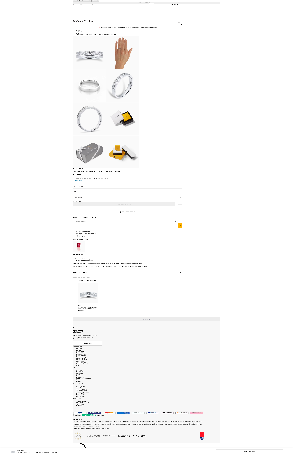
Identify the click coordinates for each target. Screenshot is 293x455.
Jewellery (117, 27)
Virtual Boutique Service (82, 392)
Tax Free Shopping (81, 390)
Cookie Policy (80, 404)
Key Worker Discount (82, 363)
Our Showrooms (80, 371)
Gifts (149, 27)
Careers (78, 374)
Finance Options (80, 358)
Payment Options (81, 355)
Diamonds (103, 27)
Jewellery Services (81, 389)
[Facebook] (74, 331)
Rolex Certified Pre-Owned (130, 27)
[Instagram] (76, 331)
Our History (79, 370)
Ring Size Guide (80, 393)
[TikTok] (78, 331)
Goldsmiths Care (80, 394)
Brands (137, 27)
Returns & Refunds (81, 353)
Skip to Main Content (86, 0)
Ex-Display (146, 27)
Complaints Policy (81, 354)
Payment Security (81, 357)
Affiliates (78, 381)
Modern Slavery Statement (83, 378)
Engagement (108, 27)
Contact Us (79, 348)
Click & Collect (80, 351)
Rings (78, 33)
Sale (100, 27)
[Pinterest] (82, 331)
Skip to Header (77, 0)
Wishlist (174, 4)
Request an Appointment (86, 4)
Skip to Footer (95, 0)
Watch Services (80, 388)
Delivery (78, 350)
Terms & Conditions (81, 401)
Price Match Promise (82, 359)
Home (78, 30)
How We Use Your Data (82, 402)
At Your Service (80, 386)
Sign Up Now (88, 343)
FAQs (77, 365)
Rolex (123, 27)
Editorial (78, 376)
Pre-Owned (141, 27)
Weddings (113, 27)
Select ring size (249, 451)
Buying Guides (80, 361)
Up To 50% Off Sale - (146, 3)
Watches (120, 27)
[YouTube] (80, 331)
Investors (78, 380)
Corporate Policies (81, 377)
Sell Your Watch (153, 27)
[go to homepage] (83, 21)
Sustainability (80, 373)
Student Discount (81, 362)
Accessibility (79, 405)
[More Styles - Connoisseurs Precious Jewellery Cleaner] (79, 246)
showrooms (77, 4)
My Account (179, 4)
